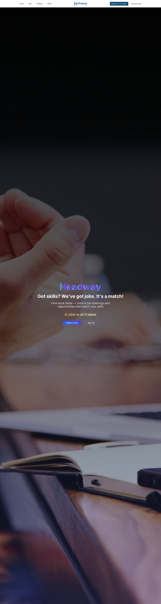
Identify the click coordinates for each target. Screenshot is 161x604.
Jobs (30, 3)
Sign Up (91, 323)
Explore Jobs (72, 323)
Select (49, 3)
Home (21, 3)
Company (39, 3)
